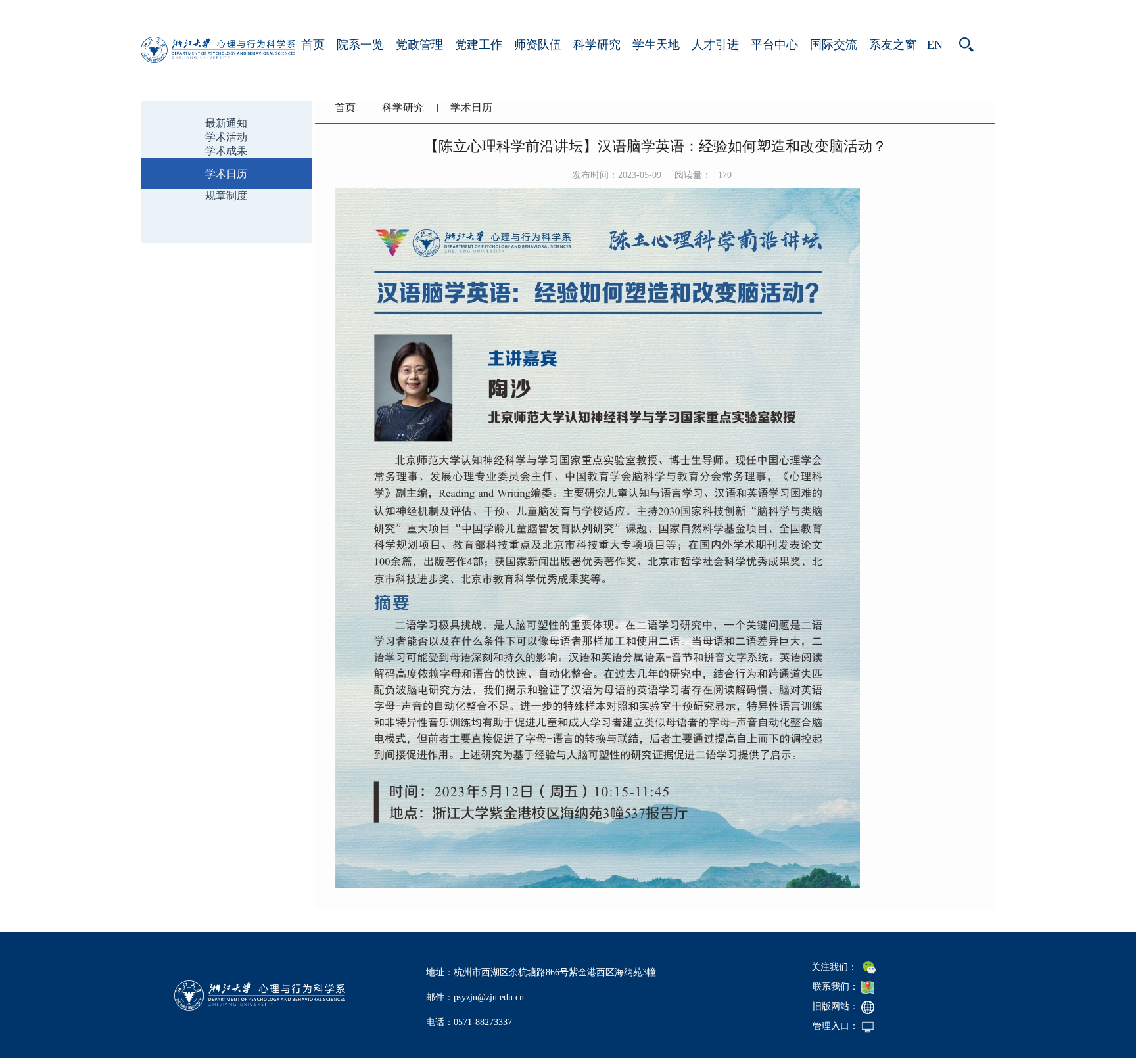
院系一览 (360, 44)
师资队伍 (537, 44)
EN (935, 44)
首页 (313, 44)
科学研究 (597, 44)
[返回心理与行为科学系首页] (218, 59)
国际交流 (833, 44)
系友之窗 (892, 44)
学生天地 (656, 44)
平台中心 (774, 44)
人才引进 (715, 44)
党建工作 (478, 44)
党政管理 (419, 44)
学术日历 (471, 107)
